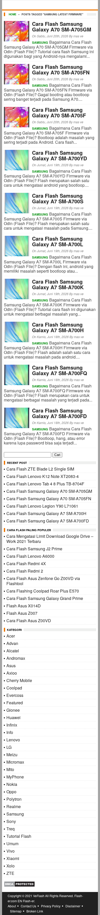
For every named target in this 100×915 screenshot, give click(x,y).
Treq (10, 829)
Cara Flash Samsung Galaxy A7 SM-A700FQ (59, 370)
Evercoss (14, 695)
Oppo (11, 792)
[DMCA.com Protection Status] (19, 885)
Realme (13, 806)
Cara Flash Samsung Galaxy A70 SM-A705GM (61, 26)
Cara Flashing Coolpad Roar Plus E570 (42, 591)
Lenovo (13, 740)
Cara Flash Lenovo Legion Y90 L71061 (42, 506)
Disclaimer (72, 906)
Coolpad (14, 688)
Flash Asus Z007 (21, 613)
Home (12, 14)
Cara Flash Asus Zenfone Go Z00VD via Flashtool (43, 580)
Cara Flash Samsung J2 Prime (34, 549)
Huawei (13, 717)
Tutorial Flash (18, 836)
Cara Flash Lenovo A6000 (30, 556)
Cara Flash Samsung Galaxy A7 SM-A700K (58, 284)
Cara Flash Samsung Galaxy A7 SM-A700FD (59, 413)
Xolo (10, 866)
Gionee (13, 710)
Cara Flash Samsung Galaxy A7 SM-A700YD (59, 155)
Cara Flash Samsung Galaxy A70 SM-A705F (59, 112)
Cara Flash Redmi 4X (26, 563)
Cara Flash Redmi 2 (24, 571)
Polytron (14, 799)
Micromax (15, 762)
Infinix (11, 725)
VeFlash (38, 896)
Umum (12, 843)
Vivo (10, 851)
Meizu (11, 754)
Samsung (40, 42)
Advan (12, 643)
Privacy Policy (51, 906)
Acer (10, 636)
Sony (11, 821)
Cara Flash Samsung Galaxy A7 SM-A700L (57, 241)
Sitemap (16, 911)
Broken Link (34, 911)
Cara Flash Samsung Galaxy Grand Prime (44, 598)
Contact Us (28, 906)
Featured (14, 703)
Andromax (15, 658)
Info (9, 732)
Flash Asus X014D (23, 606)
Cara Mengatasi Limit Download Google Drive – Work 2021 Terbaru (49, 538)
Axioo (11, 673)
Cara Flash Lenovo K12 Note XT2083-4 (42, 476)
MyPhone (15, 777)
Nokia (11, 784)
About (12, 906)
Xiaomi (12, 858)
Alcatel (12, 651)
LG (9, 747)
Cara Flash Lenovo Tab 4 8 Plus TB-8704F (45, 484)
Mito (10, 769)
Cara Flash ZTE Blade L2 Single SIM (40, 469)
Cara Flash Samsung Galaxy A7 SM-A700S (57, 198)
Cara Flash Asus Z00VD (28, 620)
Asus (11, 665)
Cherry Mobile (19, 680)
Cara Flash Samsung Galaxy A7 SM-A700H (58, 327)
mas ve (78, 36)
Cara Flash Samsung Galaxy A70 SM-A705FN (60, 69)
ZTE (10, 873)
